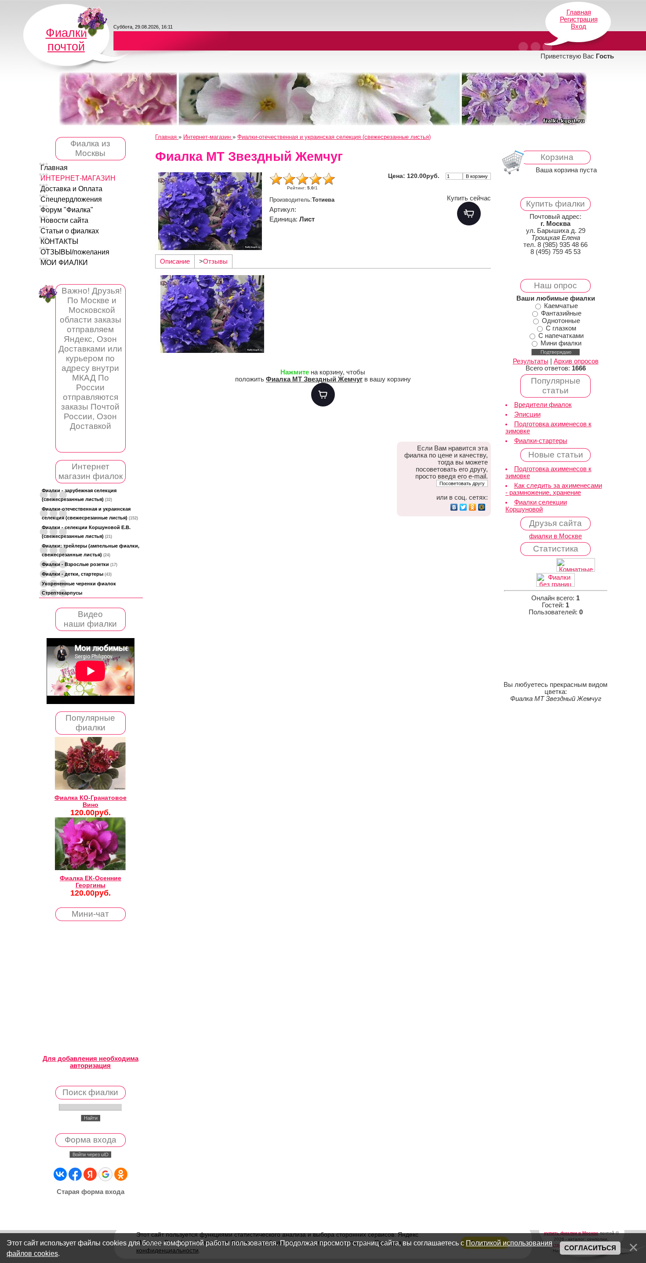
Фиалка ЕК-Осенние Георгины (90, 882)
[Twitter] (463, 507)
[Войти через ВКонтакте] (60, 1174)
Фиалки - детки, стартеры (77, 574)
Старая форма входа (90, 1191)
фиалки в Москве (555, 536)
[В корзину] (323, 394)
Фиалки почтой (66, 39)
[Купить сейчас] (469, 213)
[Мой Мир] (481, 507)
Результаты (530, 361)
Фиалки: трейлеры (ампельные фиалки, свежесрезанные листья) (90, 550)
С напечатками (561, 335)
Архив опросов (576, 361)
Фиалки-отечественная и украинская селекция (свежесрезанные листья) (90, 513)
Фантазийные (561, 313)
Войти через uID (91, 1154)
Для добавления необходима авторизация (90, 1062)
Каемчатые (561, 305)
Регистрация (579, 19)
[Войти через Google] (105, 1174)
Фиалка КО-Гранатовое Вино (90, 801)
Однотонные (561, 320)
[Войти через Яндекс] (90, 1174)
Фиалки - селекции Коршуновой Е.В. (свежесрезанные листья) (86, 532)
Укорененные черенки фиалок (79, 583)
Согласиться (590, 1248)
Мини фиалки (561, 343)
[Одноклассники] (472, 507)
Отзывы (215, 261)
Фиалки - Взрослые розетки (79, 564)
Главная (578, 12)
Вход (578, 26)
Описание (175, 261)
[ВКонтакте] (454, 507)
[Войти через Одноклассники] (120, 1174)
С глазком (561, 328)
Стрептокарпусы (62, 592)
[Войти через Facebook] (75, 1174)
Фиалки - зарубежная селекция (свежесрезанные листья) (79, 495)
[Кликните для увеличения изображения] (210, 211)
